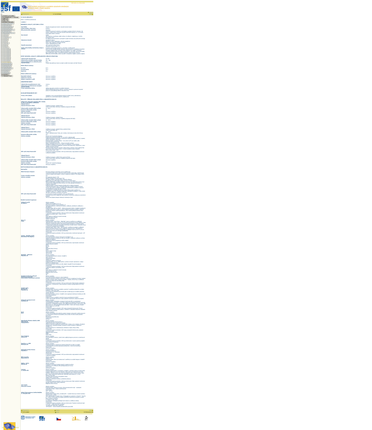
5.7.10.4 (6, 53)
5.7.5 (5, 40)
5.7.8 (4, 44)
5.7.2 (4, 35)
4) (5, 20)
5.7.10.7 (6, 57)
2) (10, 17)
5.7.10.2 (6, 50)
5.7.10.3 (6, 51)
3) (5, 19)
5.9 (6, 65)
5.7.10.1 (6, 49)
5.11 (7, 68)
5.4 (6, 28)
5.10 (6, 66)
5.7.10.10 (6, 62)
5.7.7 (5, 43)
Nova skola (82, 2)
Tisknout (91, 12)
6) (5, 74)
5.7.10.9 (6, 60)
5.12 (6, 69)
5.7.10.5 (6, 54)
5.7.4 (5, 38)
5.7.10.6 (6, 56)
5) (8, 22)
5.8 (6, 63)
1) (8, 15)
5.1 (7, 23)
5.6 (6, 31)
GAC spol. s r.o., (75, 2)
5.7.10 (5, 47)
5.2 (6, 25)
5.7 (8, 33)
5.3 (7, 26)
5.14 (6, 72)
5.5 (8, 29)
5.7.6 (4, 41)
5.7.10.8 (6, 59)
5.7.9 (4, 46)
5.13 (5, 71)
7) (7, 76)
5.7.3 (6, 37)
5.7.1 (5, 34)
